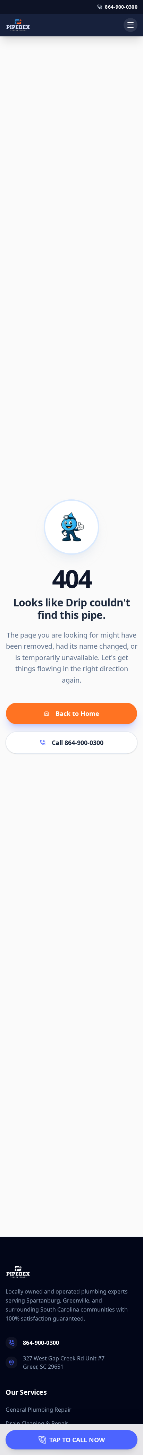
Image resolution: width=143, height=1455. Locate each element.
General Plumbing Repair (39, 1409)
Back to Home (77, 713)
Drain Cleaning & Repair (37, 1423)
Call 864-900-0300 (77, 742)
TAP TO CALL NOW (77, 1440)
